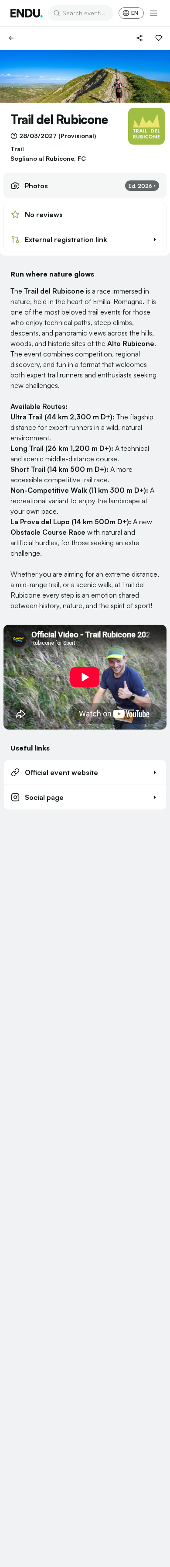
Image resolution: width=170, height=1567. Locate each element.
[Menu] (153, 13)
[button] (85, 239)
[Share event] (139, 38)
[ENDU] (26, 13)
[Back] (11, 38)
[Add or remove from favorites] (159, 38)
